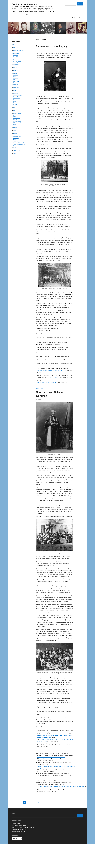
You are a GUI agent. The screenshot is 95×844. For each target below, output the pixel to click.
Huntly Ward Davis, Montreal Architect (19, 829)
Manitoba (15, 91)
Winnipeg (15, 151)
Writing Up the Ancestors (24, 4)
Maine (14, 90)
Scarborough (15, 125)
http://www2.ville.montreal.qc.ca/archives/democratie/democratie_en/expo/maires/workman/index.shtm (61, 786)
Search (79, 3)
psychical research (17, 113)
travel (14, 147)
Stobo (14, 139)
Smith (14, 128)
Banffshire (15, 47)
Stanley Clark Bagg (17, 136)
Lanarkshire (15, 82)
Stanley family (16, 138)
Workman (15, 154)
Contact (80, 17)
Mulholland (15, 105)
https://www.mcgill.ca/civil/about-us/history (46, 382)
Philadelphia (15, 110)
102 (39, 802)
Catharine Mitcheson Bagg (18, 50)
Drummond (15, 56)
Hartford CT (15, 75)
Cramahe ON (15, 55)
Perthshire (15, 108)
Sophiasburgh (16, 131)
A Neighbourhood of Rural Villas (18, 831)
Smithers (15, 130)
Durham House (16, 59)
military (14, 101)
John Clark (15, 78)
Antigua (14, 44)
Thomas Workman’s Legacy (52, 46)
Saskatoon (15, 124)
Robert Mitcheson (16, 119)
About (75, 17)
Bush (14, 48)
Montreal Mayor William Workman (19, 825)
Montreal (15, 104)
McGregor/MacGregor (17, 95)
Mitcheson (15, 102)
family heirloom (16, 62)
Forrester (15, 67)
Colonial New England (17, 51)
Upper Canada (16, 148)
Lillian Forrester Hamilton (18, 85)
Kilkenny (15, 79)
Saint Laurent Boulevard (18, 122)
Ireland (14, 76)
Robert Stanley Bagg (17, 121)
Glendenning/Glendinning (18, 68)
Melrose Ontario (16, 96)
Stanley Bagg (15, 135)
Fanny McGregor (16, 65)
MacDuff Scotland (16, 88)
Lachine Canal (16, 81)
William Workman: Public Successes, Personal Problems (23, 827)
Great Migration (16, 71)
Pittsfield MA (15, 111)
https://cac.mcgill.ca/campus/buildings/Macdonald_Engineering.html (51, 370)
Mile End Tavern (16, 98)
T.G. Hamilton (16, 141)
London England (16, 87)
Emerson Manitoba (17, 61)
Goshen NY (15, 70)
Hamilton (15, 73)
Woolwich (15, 153)
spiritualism (15, 133)
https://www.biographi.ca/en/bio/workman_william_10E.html (51, 757)
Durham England (16, 58)
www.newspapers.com (55, 377)
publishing (15, 115)
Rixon (14, 116)
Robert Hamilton (16, 118)
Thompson (15, 145)
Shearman (15, 127)
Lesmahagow (16, 84)
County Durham (16, 53)
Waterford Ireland (16, 150)
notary (14, 107)
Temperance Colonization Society (19, 142)
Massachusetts (16, 93)
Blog (72, 17)
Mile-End (15, 99)
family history (16, 64)
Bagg (14, 45)
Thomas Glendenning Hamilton (19, 144)
